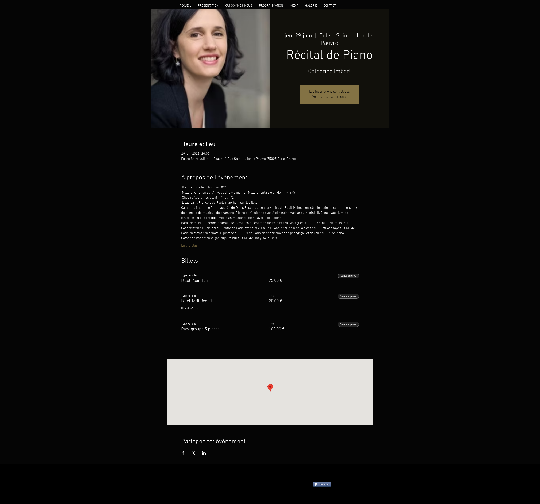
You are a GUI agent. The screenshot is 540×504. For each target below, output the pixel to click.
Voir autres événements (329, 97)
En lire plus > (190, 246)
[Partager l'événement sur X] (194, 453)
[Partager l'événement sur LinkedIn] (204, 453)
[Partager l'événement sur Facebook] (183, 453)
